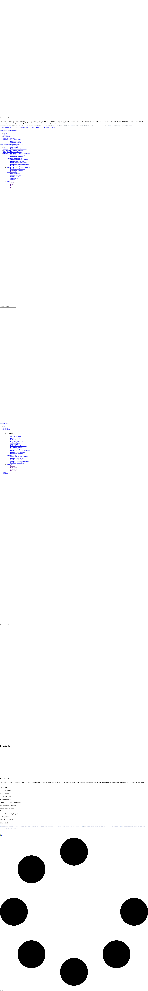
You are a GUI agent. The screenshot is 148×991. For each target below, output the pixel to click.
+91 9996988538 (7, 127)
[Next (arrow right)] (2, 990)
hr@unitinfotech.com (22, 127)
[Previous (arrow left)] (0, 990)
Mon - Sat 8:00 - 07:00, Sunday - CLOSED (44, 127)
